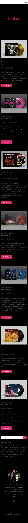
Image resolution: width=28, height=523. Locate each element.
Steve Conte (7, 68)
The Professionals (9, 178)
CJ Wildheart (7, 354)
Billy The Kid (7, 408)
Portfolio (17, 510)
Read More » (6, 85)
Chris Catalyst (7, 239)
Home (10, 510)
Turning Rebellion (14, 514)
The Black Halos (9, 122)
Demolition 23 (8, 293)
